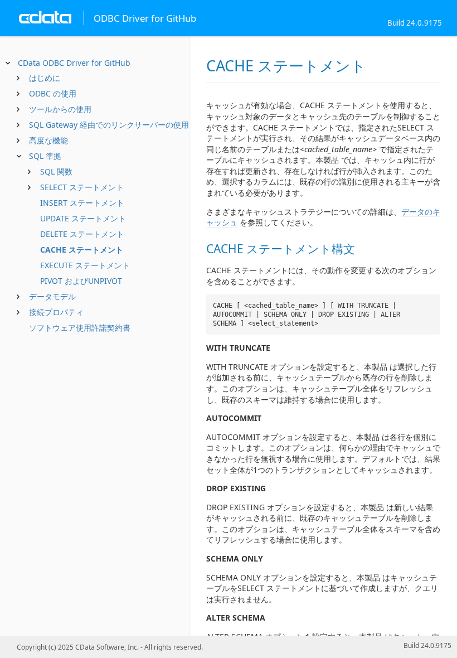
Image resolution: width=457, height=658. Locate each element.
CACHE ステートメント (81, 249)
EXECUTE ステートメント (85, 265)
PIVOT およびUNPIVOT (81, 280)
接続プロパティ (56, 312)
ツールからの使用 (60, 109)
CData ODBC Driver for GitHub (74, 62)
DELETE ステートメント (82, 234)
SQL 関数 (56, 171)
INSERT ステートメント (82, 202)
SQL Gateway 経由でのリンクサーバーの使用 (109, 124)
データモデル (52, 296)
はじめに (44, 77)
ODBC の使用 (52, 93)
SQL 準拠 (45, 156)
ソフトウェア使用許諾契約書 (79, 327)
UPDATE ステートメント (83, 218)
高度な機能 (48, 140)
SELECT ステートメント (82, 187)
